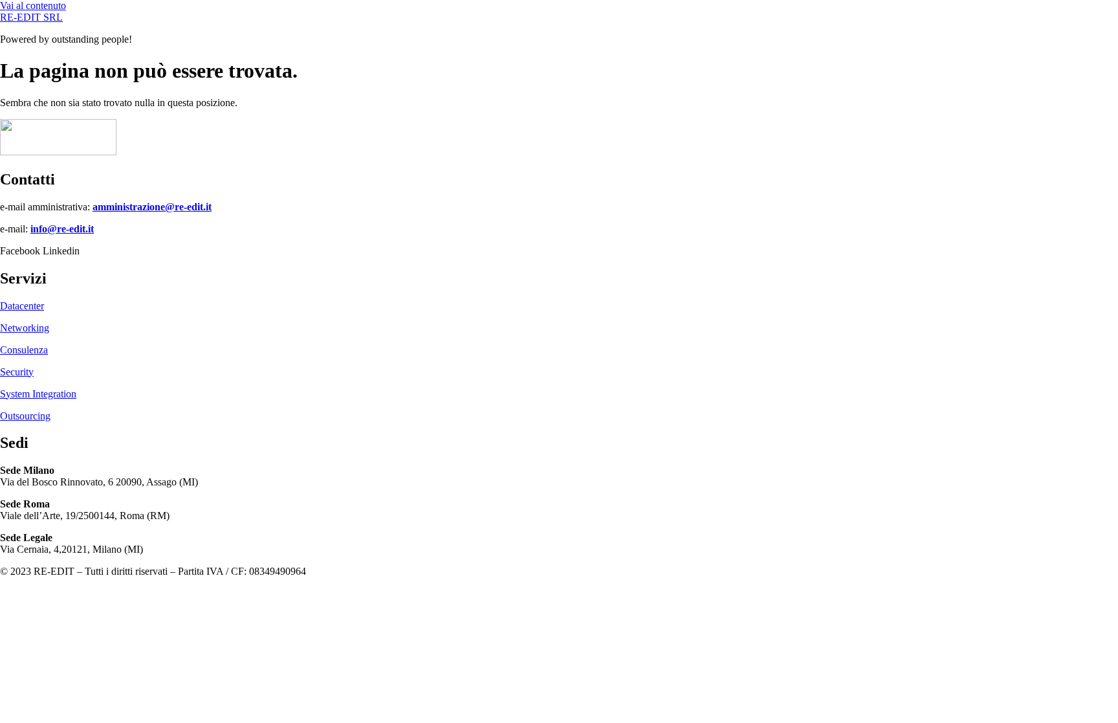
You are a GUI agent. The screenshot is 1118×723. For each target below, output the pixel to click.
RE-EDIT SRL (31, 17)
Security (17, 371)
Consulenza (24, 349)
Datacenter (22, 305)
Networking (24, 327)
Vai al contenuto (33, 5)
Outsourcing (25, 415)
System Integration (38, 393)
